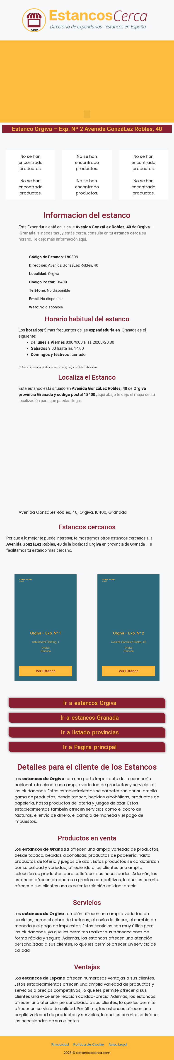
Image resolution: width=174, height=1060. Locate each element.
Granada (46, 651)
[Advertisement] (87, 76)
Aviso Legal (118, 1044)
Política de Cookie (88, 1044)
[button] (87, 114)
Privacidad (60, 1044)
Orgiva (46, 647)
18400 (25, 580)
